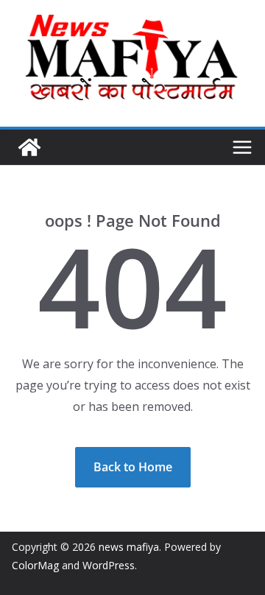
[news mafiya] (29, 147)
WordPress (108, 565)
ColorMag (35, 565)
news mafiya (129, 547)
